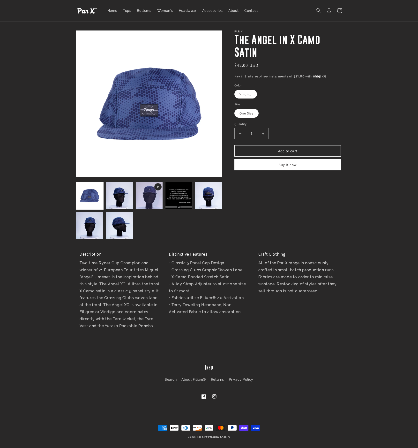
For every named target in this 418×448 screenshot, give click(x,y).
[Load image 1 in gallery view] (89, 195)
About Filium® (193, 379)
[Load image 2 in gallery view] (119, 195)
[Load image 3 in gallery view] (179, 195)
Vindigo (245, 94)
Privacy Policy (241, 379)
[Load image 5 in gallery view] (89, 225)
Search (171, 379)
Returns (217, 379)
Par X (200, 437)
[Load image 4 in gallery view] (208, 195)
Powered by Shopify (217, 437)
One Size (246, 113)
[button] (318, 10)
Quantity (240, 124)
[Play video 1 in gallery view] (149, 195)
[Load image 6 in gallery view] (119, 225)
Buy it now (287, 164)
